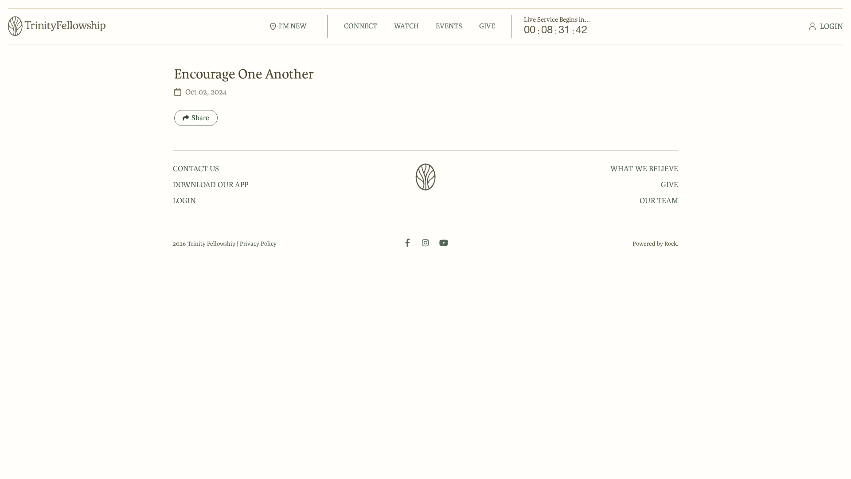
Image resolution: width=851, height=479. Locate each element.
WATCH (406, 26)
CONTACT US (196, 168)
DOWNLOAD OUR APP (210, 184)
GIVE (487, 26)
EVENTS (449, 26)
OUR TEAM (659, 200)
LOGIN (184, 200)
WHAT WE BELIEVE (644, 168)
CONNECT (360, 26)
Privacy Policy (258, 243)
